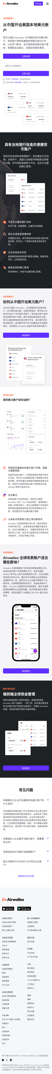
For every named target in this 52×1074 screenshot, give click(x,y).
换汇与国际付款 (8, 930)
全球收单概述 (7, 969)
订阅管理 (5, 1004)
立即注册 (38, 4)
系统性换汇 (6, 1035)
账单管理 (5, 1000)
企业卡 (4, 945)
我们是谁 (30, 968)
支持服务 (30, 1015)
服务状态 (30, 1019)
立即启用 (26, 56)
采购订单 (5, 958)
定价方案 (30, 942)
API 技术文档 (32, 957)
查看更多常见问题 (26, 876)
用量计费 (5, 1008)
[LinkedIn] (11, 1060)
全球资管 (30, 926)
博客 (29, 999)
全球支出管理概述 (9, 942)
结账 (4, 973)
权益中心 (30, 988)
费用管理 (5, 950)
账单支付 (5, 953)
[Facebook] (3, 1060)
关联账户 (5, 1023)
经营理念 (30, 972)
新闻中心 (30, 1007)
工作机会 (30, 984)
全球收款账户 (7, 926)
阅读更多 (26, 335)
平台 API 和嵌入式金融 (11, 1019)
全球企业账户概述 (9, 922)
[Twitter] (7, 1060)
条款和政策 (31, 976)
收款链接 (5, 981)
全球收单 (5, 1031)
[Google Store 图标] (24, 909)
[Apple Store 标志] (8, 909)
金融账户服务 (32, 922)
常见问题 (30, 1011)
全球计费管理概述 (9, 996)
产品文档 (30, 953)
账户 (4, 1027)
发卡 (4, 1043)
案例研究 (30, 1003)
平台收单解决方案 (34, 930)
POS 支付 (5, 985)
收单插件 (5, 977)
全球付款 (5, 1039)
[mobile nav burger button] (47, 3)
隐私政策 (15, 79)
